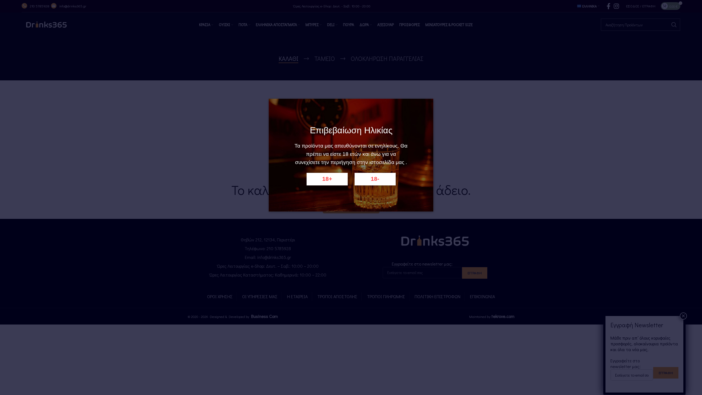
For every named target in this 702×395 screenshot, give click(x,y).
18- (375, 179)
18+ (327, 179)
